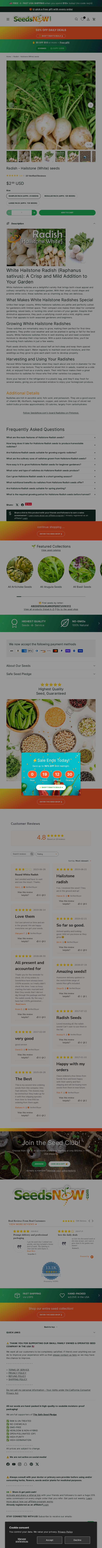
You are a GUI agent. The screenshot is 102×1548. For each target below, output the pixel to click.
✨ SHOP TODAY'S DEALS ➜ (51, 787)
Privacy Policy (65, 1531)
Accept (49, 1540)
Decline (77, 1540)
